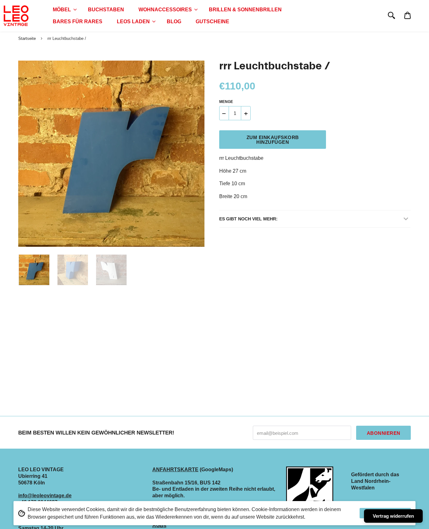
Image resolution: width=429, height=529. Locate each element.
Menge (226, 102)
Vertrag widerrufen (393, 516)
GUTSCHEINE (212, 21)
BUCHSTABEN (106, 9)
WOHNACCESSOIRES (165, 9)
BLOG (174, 21)
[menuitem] (63, 10)
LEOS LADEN (133, 21)
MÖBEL (62, 9)
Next (196, 154)
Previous (21, 154)
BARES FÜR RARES (77, 21)
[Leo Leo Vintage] (15, 16)
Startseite (27, 38)
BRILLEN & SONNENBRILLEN (245, 9)
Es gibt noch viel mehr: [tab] (248, 218)
